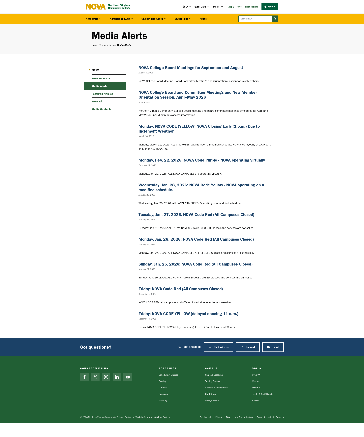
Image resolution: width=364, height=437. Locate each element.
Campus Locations (214, 374)
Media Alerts (99, 86)
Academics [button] (92, 18)
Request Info (251, 6)
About (103, 45)
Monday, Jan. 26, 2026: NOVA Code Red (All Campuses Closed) (196, 239)
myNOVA (271, 6)
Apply (231, 6)
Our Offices (210, 394)
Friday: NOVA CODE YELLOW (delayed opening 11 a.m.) (188, 313)
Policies (255, 400)
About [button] (203, 18)
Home (95, 45)
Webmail (256, 381)
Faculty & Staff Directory (263, 394)
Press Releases (101, 78)
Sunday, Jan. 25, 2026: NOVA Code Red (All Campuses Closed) (195, 264)
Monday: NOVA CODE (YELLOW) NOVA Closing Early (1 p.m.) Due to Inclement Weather (199, 129)
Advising (163, 400)
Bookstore (163, 394)
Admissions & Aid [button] (120, 18)
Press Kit (97, 101)
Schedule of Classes (168, 374)
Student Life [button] (181, 18)
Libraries (163, 387)
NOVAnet (256, 387)
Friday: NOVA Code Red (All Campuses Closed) (180, 288)
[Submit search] (275, 18)
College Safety (212, 400)
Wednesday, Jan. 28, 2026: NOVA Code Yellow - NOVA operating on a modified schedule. (201, 187)
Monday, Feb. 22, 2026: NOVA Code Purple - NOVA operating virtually (201, 160)
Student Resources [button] (152, 18)
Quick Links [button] (200, 6)
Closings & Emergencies (216, 387)
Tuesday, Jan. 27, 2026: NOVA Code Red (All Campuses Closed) (196, 214)
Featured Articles (102, 93)
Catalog (162, 381)
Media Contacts (101, 109)
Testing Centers (212, 381)
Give (239, 6)
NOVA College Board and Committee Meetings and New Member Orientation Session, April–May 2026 (197, 95)
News (111, 45)
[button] (187, 7)
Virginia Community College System (153, 417)
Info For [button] (216, 6)
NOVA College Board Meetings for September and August (190, 67)
